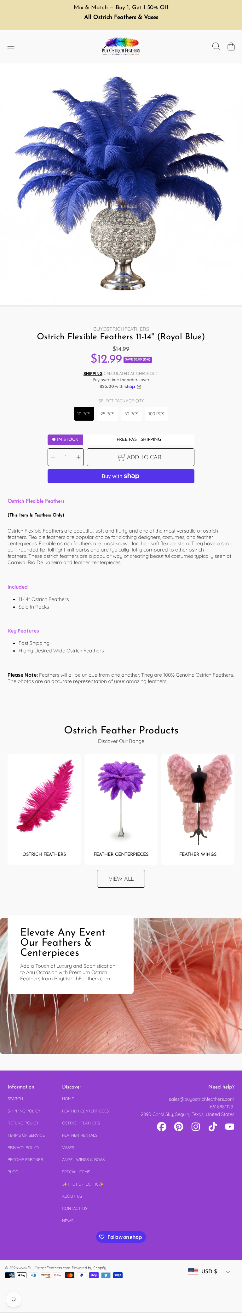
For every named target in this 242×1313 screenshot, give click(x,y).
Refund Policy (23, 1122)
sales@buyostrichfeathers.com (201, 1099)
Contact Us (74, 1208)
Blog (13, 1171)
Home (68, 1098)
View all (121, 878)
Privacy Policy (23, 1147)
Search (15, 1098)
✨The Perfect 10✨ (83, 1184)
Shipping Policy (24, 1110)
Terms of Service (26, 1135)
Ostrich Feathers (81, 1122)
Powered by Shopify (89, 1267)
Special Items (76, 1171)
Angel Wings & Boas (83, 1159)
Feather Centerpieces (85, 1110)
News (67, 1220)
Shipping (93, 373)
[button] (11, 47)
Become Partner (25, 1159)
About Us (72, 1196)
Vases (68, 1147)
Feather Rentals (79, 1135)
